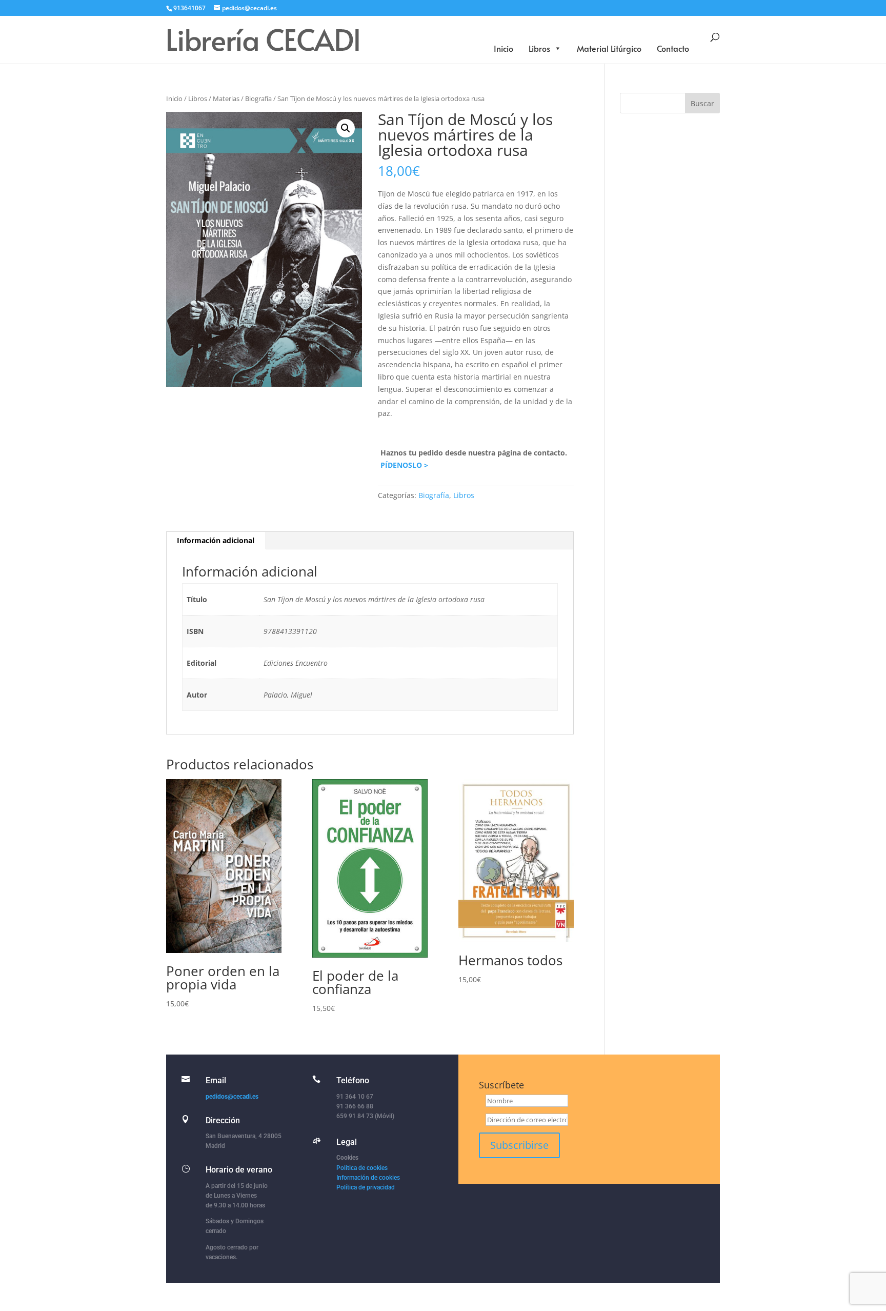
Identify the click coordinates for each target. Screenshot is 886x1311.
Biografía (258, 98)
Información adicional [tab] (215, 540)
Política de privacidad (365, 1187)
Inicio (503, 48)
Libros (539, 48)
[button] (345, 128)
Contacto (673, 48)
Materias (226, 98)
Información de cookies (368, 1177)
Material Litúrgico (609, 48)
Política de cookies (362, 1167)
